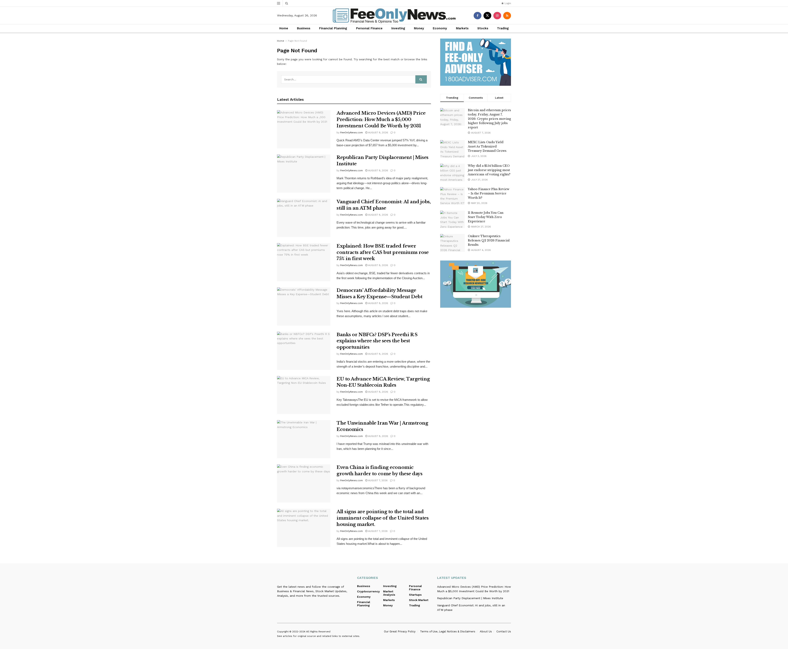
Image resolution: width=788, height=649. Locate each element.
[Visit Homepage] (394, 15)
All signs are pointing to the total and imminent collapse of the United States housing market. (382, 518)
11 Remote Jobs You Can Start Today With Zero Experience (485, 217)
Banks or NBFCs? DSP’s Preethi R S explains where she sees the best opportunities (377, 341)
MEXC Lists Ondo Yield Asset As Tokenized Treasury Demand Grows (487, 146)
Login (507, 3)
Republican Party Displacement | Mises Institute (470, 598)
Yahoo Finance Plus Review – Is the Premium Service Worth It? (488, 193)
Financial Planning (333, 28)
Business (303, 28)
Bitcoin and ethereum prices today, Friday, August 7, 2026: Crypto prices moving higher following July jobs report (489, 118)
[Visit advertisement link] (475, 62)
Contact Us (503, 631)
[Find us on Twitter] (487, 15)
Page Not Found (297, 40)
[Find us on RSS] (507, 15)
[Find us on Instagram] (497, 15)
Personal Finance (369, 28)
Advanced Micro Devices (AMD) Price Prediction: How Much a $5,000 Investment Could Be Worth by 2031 (381, 119)
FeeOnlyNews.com (351, 132)
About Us (486, 631)
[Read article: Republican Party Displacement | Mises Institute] (303, 173)
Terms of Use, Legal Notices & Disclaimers (447, 631)
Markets (462, 28)
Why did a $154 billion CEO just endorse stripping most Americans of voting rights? (489, 170)
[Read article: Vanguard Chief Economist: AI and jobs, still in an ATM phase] (303, 218)
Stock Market (418, 600)
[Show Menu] (278, 3)
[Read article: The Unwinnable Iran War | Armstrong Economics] (303, 439)
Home (283, 28)
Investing (398, 28)
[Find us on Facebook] (477, 15)
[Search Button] (286, 3)
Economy (440, 28)
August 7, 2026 (377, 480)
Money (419, 28)
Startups (415, 594)
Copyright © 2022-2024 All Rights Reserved (303, 631)
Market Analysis (389, 593)
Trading (503, 28)
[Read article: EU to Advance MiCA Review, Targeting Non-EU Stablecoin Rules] (303, 395)
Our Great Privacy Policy (400, 631)
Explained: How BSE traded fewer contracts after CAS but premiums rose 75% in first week (383, 252)
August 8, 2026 (377, 132)
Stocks (482, 28)
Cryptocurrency (368, 591)
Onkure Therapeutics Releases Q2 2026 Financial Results (489, 240)
